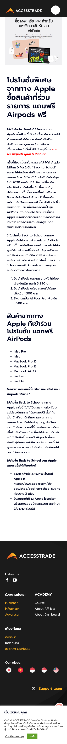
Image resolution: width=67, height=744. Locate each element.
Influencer (12, 608)
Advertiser (12, 614)
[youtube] (15, 580)
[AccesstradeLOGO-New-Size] (24, 8)
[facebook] (7, 580)
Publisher (11, 603)
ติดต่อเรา (10, 637)
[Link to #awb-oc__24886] (55, 10)
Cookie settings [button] (14, 736)
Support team (50, 688)
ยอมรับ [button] (32, 736)
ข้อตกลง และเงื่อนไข (17, 648)
